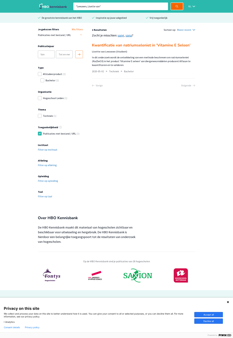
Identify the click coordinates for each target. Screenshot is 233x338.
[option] (116, 275)
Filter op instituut (47, 149)
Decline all (208, 321)
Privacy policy (32, 327)
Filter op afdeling (47, 165)
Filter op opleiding (48, 180)
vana (129, 35)
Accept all (209, 314)
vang (121, 35)
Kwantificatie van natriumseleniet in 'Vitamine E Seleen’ (141, 45)
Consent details (12, 327)
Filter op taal (45, 196)
